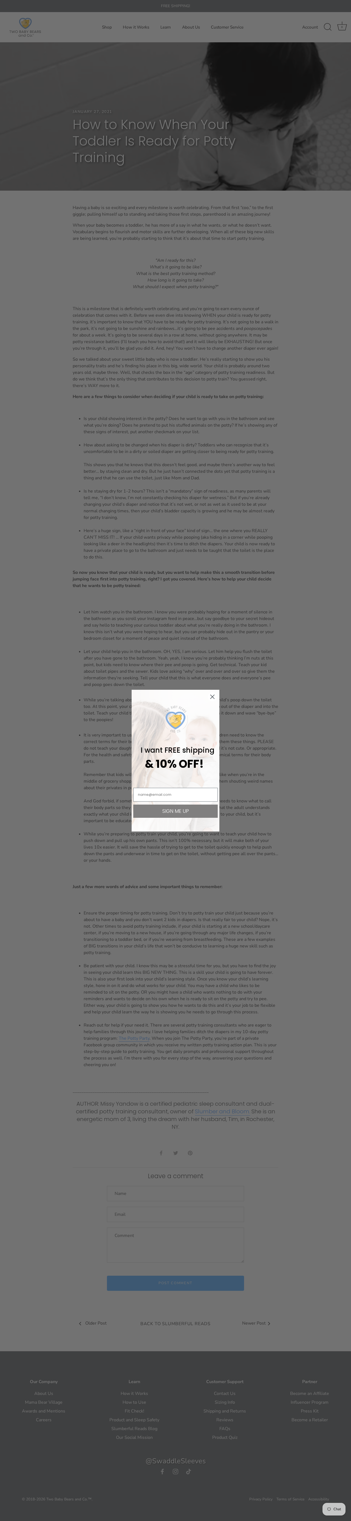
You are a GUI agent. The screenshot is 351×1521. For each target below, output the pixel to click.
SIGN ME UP (175, 811)
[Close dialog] (212, 697)
